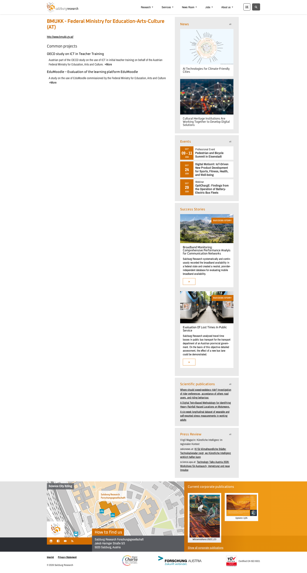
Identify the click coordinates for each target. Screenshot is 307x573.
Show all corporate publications (205, 548)
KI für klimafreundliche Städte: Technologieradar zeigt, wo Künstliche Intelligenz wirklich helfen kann (205, 453)
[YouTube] (65, 541)
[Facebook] (58, 541)
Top (298, 564)
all (230, 24)
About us (226, 7)
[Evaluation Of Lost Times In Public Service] (206, 322)
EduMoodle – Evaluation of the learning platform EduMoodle (92, 72)
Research (146, 7)
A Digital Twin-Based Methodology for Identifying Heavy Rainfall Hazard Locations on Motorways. (205, 404)
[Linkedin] (51, 541)
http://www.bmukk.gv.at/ (60, 37)
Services (166, 7)
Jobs (207, 7)
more (109, 64)
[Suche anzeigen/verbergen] (256, 6)
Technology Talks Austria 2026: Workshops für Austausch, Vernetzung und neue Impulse (205, 466)
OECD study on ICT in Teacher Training (75, 54)
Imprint (50, 557)
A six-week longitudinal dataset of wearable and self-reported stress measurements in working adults (204, 416)
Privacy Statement (67, 557)
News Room (188, 7)
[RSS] (72, 541)
